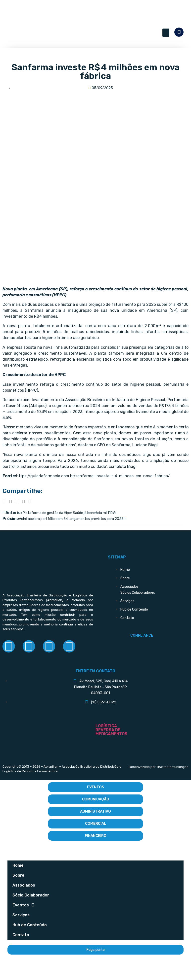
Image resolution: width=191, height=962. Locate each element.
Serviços (21, 915)
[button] (165, 33)
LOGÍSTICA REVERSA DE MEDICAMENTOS (111, 729)
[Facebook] (8, 646)
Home (18, 865)
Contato (20, 934)
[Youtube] (69, 646)
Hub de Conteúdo (29, 925)
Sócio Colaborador (30, 895)
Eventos (20, 905)
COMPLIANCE (141, 635)
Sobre (18, 875)
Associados (23, 885)
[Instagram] (29, 646)
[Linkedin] (49, 646)
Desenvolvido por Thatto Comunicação (159, 767)
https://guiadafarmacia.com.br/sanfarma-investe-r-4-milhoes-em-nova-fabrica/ (93, 476)
